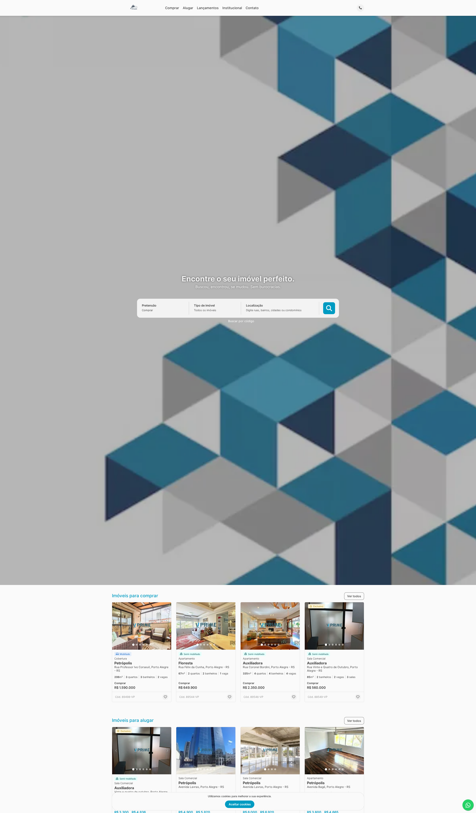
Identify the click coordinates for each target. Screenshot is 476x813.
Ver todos (354, 596)
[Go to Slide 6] (150, 645)
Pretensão (149, 305)
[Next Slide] (167, 626)
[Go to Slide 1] (133, 645)
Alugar (188, 8)
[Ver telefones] (360, 8)
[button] (141, 626)
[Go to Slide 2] (137, 645)
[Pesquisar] (329, 308)
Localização (254, 305)
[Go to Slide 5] (147, 645)
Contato (252, 8)
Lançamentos (208, 8)
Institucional (232, 8)
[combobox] (153, 310)
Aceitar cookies (240, 804)
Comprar (172, 8)
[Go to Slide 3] (140, 645)
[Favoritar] (165, 697)
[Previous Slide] (116, 626)
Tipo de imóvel (204, 305)
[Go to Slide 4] (143, 645)
